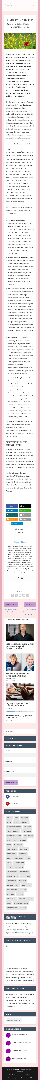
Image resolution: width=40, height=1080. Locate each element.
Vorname (7, 750)
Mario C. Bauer (12, 876)
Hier (7, 994)
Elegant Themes (19, 1069)
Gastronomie (12, 849)
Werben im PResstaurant (26, 1075)
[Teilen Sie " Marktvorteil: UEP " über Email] (24, 595)
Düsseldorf (26, 831)
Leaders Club (19, 863)
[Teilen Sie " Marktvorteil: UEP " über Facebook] (12, 595)
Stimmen (22, 27)
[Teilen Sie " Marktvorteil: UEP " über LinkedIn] (20, 595)
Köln (9, 863)
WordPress (20, 1071)
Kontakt (10, 1078)
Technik (20, 894)
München (22, 881)
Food (9, 845)
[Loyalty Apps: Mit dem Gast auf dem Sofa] (20, 691)
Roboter (23, 890)
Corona (25, 822)
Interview (23, 854)
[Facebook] (18, 578)
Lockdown (24, 872)
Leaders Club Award (15, 867)
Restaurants (12, 890)
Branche (24, 818)
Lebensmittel (12, 872)
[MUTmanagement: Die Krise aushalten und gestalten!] (20, 662)
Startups (10, 894)
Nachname (8, 761)
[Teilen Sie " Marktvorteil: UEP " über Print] (28, 595)
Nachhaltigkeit (13, 885)
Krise (28, 858)
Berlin (9, 818)
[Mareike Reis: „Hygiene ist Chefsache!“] (20, 711)
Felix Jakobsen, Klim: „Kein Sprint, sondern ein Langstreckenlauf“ (20, 646)
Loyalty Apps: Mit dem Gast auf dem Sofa (17, 704)
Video (9, 903)
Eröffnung (11, 840)
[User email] (22, 578)
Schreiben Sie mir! (28, 981)
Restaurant (26, 885)
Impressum (17, 1078)
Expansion (22, 840)
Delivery (27, 827)
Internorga (11, 854)
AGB (30, 1078)
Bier (16, 818)
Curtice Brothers (14, 827)
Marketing (25, 876)
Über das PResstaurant (12, 1075)
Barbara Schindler (23, 24)
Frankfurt (18, 845)
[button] (12, 506)
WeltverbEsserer (21, 903)
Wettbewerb (12, 908)
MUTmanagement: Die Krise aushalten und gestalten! (17, 675)
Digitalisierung (13, 831)
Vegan (30, 899)
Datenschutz (24, 1078)
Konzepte (19, 858)
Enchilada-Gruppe (14, 836)
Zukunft (23, 908)
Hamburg (23, 849)
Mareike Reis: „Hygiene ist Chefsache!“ (19, 716)
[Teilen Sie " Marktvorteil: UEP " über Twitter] (16, 595)
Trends (22, 899)
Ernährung (28, 836)
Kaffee (9, 858)
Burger (16, 822)
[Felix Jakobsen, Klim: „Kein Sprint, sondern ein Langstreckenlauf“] (20, 632)
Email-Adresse (9, 771)
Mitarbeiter (11, 881)
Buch (9, 822)
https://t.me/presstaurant (13, 927)
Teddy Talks (11, 899)
